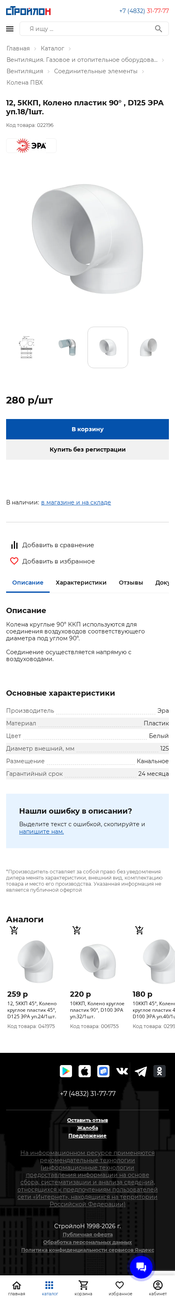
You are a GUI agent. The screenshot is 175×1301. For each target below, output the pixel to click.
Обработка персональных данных (87, 1242)
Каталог (52, 48)
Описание (28, 582)
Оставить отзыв (87, 1120)
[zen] (141, 1071)
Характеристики (81, 582)
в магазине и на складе (76, 502)
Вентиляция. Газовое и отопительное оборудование (82, 59)
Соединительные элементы (96, 71)
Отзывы (131, 582)
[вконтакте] (122, 1071)
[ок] (159, 1071)
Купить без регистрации (88, 449)
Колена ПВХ (25, 82)
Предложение (87, 1136)
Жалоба (87, 1128)
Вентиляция (25, 71)
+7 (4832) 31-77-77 (88, 1094)
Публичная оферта (88, 1234)
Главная (18, 48)
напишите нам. (41, 831)
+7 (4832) (144, 11)
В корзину (88, 429)
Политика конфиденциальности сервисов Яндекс (87, 1250)
